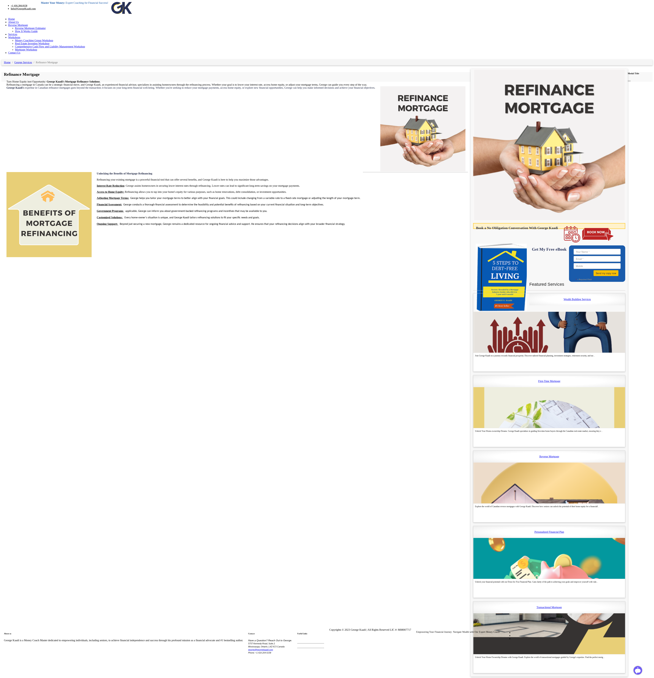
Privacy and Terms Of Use (310, 641)
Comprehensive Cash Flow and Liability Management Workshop (50, 46)
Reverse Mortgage (18, 25)
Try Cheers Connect (307, 645)
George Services (23, 62)
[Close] (629, 81)
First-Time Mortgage (549, 381)
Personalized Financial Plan (549, 531)
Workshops (14, 37)
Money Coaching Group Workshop (34, 40)
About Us (13, 22)
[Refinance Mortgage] (549, 219)
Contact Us (14, 52)
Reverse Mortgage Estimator (30, 28)
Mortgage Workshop (26, 49)
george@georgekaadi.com (260, 650)
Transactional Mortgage (549, 607)
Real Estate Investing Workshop (32, 43)
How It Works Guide (26, 31)
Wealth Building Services (577, 299)
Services (12, 34)
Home (11, 19)
